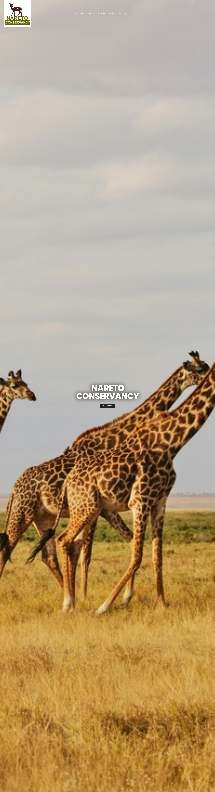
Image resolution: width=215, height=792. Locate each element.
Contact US (112, 13)
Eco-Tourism (101, 13)
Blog (120, 13)
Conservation (80, 13)
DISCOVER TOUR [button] (108, 406)
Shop (125, 13)
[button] (5, 396)
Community (91, 13)
